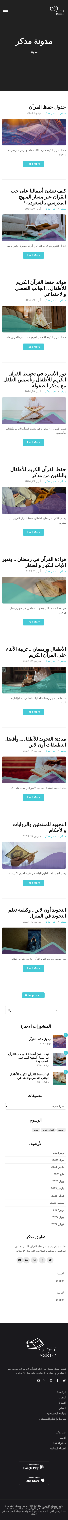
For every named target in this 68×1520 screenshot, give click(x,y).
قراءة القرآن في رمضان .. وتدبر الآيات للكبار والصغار (34, 562)
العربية (60, 1273)
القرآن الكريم (48, 1130)
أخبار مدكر (50, 113)
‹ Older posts (33, 995)
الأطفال (62, 1437)
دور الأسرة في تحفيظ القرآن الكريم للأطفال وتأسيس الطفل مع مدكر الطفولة (34, 379)
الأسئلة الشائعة (58, 1448)
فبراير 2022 (57, 1224)
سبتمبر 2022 (57, 1202)
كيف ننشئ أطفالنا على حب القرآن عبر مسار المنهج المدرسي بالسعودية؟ (38, 197)
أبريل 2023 (58, 1181)
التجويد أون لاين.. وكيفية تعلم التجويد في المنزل (37, 913)
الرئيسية (61, 1392)
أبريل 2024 (58, 1159)
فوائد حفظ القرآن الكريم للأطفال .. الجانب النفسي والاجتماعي (40, 288)
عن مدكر (61, 1432)
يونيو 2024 (58, 1152)
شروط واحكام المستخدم (52, 1418)
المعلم (62, 1408)
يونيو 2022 (58, 1210)
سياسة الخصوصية (56, 1413)
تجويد (36, 1130)
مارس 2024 (57, 1167)
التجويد (61, 1130)
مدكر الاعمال (59, 1443)
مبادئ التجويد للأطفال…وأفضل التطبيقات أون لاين (35, 742)
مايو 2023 (58, 1174)
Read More (33, 163)
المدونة (62, 1397)
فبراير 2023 (57, 1195)
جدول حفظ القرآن (47, 107)
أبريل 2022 (58, 1217)
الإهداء (62, 1402)
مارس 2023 (57, 1188)
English (59, 1280)
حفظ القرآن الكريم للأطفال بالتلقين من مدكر (38, 472)
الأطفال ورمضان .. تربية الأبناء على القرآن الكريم (36, 652)
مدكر (63, 113)
